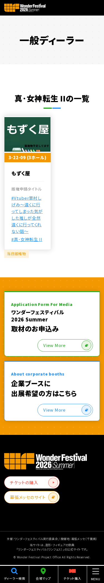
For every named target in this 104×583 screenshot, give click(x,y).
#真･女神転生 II (26, 239)
